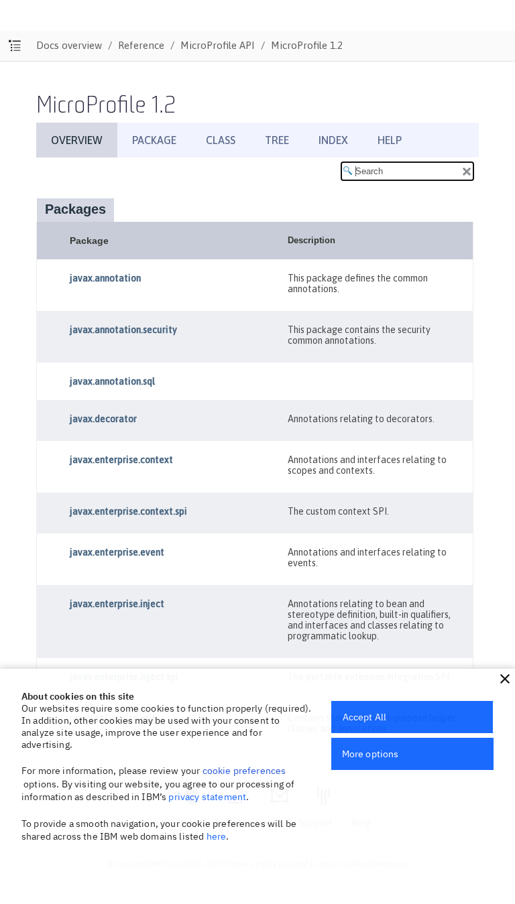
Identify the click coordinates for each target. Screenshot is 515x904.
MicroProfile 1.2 (307, 45)
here (217, 836)
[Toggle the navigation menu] (15, 46)
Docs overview (69, 45)
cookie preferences (244, 771)
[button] (505, 679)
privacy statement (207, 797)
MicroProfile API (217, 45)
